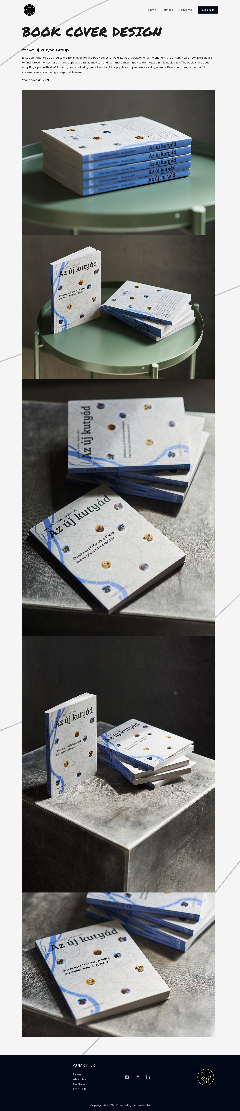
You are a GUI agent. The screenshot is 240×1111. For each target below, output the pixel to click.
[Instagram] (137, 1077)
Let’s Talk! (80, 1089)
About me (185, 9)
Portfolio (167, 9)
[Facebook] (127, 1077)
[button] (208, 10)
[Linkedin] (148, 1077)
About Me (79, 1079)
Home (152, 9)
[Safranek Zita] (29, 9)
